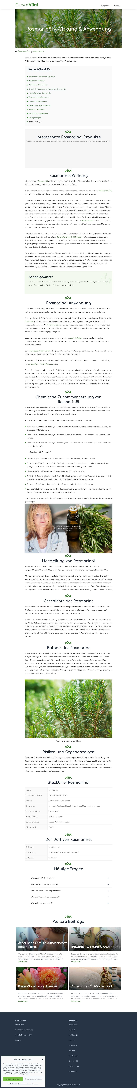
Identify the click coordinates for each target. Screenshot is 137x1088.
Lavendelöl (72, 1045)
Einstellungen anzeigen (33, 1079)
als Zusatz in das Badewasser (41, 364)
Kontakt (18, 1040)
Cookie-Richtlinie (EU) (23, 1035)
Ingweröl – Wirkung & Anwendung (95, 946)
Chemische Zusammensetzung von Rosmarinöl (47, 89)
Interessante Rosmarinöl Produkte (42, 77)
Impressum (35, 1084)
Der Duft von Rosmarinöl (38, 113)
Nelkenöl (71, 1051)
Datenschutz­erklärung (24, 1084)
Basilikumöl (73, 1035)
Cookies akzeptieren (12, 1079)
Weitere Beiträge (35, 122)
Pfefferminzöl (73, 1066)
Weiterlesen (22, 962)
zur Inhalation (76, 338)
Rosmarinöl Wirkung (36, 81)
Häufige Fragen (35, 118)
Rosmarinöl (43, 181)
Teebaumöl (72, 1024)
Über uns (116, 6)
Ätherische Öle (23, 51)
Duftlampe (29, 322)
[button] (42, 1059)
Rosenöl (71, 1030)
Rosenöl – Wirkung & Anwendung (42, 986)
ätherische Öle (105, 191)
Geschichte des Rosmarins (39, 97)
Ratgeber (104, 6)
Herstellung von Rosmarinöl (40, 93)
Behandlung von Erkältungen (69, 237)
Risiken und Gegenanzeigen (39, 105)
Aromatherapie (53, 325)
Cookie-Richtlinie (12, 1084)
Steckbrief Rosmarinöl (37, 109)
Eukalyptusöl (73, 1056)
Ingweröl (71, 1040)
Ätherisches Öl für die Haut (91, 986)
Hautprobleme (88, 221)
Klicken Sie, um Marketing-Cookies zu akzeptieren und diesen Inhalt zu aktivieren (68, 528)
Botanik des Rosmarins (38, 101)
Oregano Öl (73, 1061)
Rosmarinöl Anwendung (38, 85)
